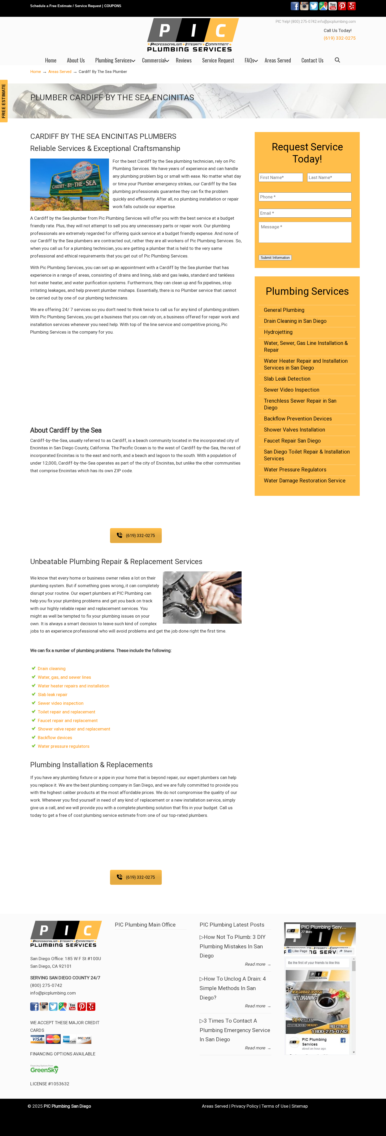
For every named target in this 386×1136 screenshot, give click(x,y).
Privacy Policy (244, 1106)
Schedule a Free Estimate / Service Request (65, 6)
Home (35, 71)
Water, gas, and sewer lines (64, 677)
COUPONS (112, 6)
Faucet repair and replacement (68, 720)
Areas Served (59, 71)
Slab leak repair (52, 694)
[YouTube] (332, 9)
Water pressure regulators (64, 746)
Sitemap (299, 1106)
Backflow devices (55, 737)
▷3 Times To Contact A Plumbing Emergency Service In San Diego (235, 1030)
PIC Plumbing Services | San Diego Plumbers (193, 34)
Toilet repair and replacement (66, 711)
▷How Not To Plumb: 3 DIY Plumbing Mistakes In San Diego (232, 946)
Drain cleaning (52, 668)
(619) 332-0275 (340, 38)
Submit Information (275, 258)
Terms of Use (275, 1106)
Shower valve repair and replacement (74, 729)
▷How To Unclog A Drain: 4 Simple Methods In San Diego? (233, 988)
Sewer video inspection (61, 703)
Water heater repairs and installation (73, 685)
